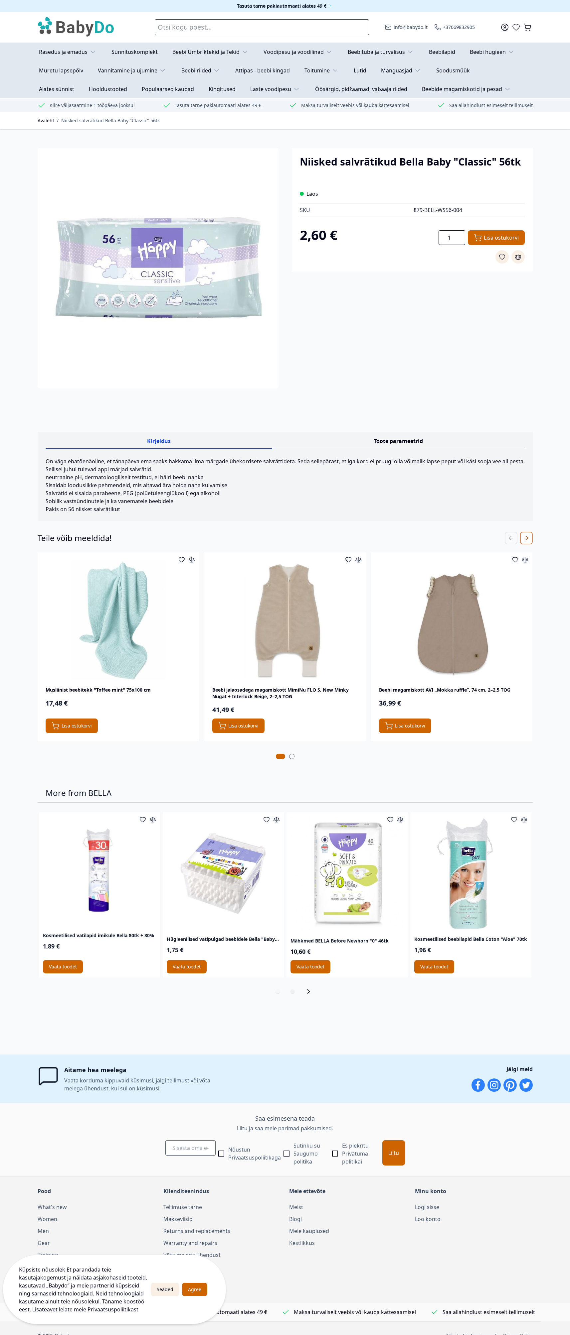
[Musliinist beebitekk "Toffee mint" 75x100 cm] (118, 620)
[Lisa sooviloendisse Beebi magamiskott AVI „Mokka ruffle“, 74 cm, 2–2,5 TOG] (515, 559)
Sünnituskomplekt (134, 52)
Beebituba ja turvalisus (376, 52)
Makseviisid (178, 1219)
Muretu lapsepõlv (61, 70)
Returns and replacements (196, 1231)
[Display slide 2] (292, 991)
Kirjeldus (159, 441)
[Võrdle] (518, 257)
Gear (44, 1243)
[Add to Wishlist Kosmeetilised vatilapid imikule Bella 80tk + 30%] (142, 819)
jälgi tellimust (172, 1080)
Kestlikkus (302, 1243)
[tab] (280, 756)
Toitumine (317, 70)
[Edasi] (310, 991)
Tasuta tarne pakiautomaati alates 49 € (282, 6)
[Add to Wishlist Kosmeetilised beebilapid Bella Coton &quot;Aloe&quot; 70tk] (514, 819)
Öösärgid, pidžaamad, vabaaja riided (361, 89)
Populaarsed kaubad (168, 89)
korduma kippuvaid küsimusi (116, 1080)
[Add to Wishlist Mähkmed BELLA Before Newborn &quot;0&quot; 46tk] (390, 819)
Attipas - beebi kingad (262, 70)
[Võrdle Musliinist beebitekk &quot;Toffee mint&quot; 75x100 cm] (191, 559)
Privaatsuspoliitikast (113, 1309)
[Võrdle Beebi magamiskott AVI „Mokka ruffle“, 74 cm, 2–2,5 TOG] (525, 559)
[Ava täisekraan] (158, 268)
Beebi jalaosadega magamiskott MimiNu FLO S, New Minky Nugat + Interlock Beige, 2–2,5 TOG (280, 693)
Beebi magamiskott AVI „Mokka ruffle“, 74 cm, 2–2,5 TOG (444, 690)
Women (47, 1219)
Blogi (295, 1219)
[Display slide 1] (278, 991)
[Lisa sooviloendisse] (502, 257)
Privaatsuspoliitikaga (254, 1157)
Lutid (360, 70)
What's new (52, 1207)
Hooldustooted (108, 89)
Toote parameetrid (398, 441)
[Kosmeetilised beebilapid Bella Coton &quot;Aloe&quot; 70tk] (470, 872)
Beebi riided (196, 70)
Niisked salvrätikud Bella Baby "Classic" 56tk (110, 120)
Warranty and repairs (190, 1243)
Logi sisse (427, 1207)
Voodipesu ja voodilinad (294, 52)
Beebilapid (442, 52)
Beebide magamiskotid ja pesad (462, 89)
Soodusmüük (453, 70)
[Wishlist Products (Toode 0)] (516, 27)
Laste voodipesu (270, 89)
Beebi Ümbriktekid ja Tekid (206, 52)
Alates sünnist (56, 89)
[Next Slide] (526, 538)
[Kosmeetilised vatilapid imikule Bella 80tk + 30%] (99, 871)
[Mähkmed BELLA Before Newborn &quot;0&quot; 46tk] (347, 873)
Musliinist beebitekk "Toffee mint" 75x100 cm (98, 690)
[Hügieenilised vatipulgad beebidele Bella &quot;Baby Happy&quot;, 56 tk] (223, 872)
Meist (296, 1207)
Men (43, 1231)
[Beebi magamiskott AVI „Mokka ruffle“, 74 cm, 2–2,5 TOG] (452, 620)
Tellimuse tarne (182, 1207)
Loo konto (428, 1219)
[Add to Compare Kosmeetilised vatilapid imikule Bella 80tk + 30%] (152, 819)
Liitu (393, 1153)
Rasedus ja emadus (63, 52)
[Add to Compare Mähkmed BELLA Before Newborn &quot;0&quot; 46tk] (400, 819)
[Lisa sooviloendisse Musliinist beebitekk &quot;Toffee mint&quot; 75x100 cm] (181, 559)
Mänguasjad (396, 70)
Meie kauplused (309, 1231)
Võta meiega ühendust (192, 1255)
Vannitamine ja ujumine (127, 70)
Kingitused (222, 89)
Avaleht (46, 120)
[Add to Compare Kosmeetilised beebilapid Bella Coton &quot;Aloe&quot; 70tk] (524, 819)
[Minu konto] (504, 27)
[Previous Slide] (511, 538)
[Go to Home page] (76, 27)
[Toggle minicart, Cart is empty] (527, 27)
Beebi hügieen (488, 52)
